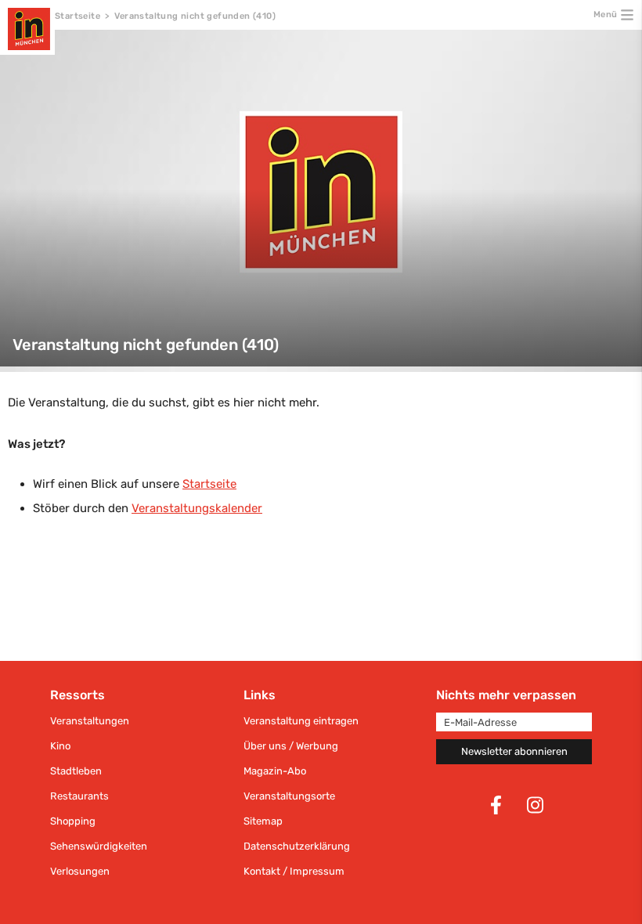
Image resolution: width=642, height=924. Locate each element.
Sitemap (263, 821)
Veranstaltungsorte (289, 796)
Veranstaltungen (89, 721)
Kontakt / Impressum (293, 871)
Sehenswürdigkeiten (98, 846)
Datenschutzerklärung (296, 846)
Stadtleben (76, 771)
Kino (60, 746)
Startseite (77, 16)
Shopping (73, 821)
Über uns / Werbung (290, 746)
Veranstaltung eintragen (301, 721)
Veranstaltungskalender (197, 508)
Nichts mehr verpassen (506, 695)
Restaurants (79, 796)
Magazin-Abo (274, 771)
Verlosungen (80, 871)
